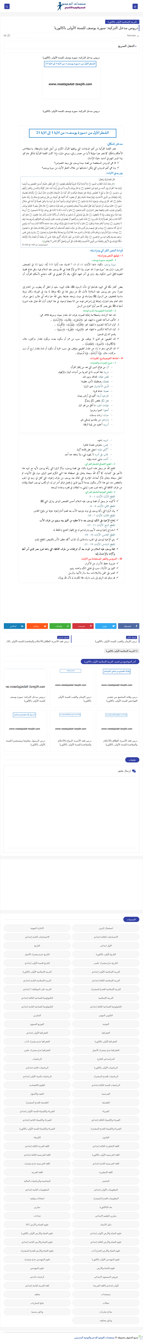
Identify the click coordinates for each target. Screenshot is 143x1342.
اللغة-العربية (37, 1172)
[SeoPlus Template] (140, 1337)
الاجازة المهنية (37, 928)
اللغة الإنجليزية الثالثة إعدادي (106, 1146)
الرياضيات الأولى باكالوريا (106, 1067)
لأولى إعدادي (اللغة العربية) (106, 1285)
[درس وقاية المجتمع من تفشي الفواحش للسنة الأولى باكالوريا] (117, 682)
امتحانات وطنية (37, 1198)
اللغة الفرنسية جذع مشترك (37, 1163)
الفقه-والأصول (37, 1093)
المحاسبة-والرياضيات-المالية (37, 1180)
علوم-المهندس (37, 1268)
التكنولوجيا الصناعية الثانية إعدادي (37, 1006)
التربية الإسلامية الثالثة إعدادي (106, 980)
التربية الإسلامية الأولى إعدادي (106, 971)
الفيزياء (105, 1111)
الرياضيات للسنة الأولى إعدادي (37, 1076)
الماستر (106, 1180)
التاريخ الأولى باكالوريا (106, 954)
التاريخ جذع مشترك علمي (106, 963)
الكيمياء (37, 1137)
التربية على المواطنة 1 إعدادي (37, 989)
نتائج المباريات (37, 1303)
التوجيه (106, 1024)
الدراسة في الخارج (106, 1058)
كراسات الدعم (37, 1276)
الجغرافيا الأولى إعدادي (37, 1032)
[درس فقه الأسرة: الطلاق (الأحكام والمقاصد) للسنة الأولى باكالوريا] (117, 725)
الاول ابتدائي (106, 945)
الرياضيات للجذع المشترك (106, 1076)
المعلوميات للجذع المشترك (106, 1198)
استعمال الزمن (106, 928)
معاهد (37, 1294)
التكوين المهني (106, 1015)
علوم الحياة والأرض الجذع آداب (105, 1250)
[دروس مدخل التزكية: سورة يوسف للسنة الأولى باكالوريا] (25, 682)
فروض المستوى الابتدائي (106, 1276)
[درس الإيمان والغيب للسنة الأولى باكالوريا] (71, 682)
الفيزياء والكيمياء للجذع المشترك (106, 1128)
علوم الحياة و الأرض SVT (37, 1224)
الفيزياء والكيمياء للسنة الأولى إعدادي (37, 1111)
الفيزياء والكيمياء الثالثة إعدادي (105, 1119)
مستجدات (106, 1294)
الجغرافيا (106, 1032)
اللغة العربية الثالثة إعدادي (37, 1146)
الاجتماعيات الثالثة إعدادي (106, 936)
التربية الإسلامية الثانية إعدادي (37, 980)
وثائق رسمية (37, 1311)
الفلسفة (106, 1102)
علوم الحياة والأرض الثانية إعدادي (37, 1241)
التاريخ (37, 945)
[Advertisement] (113, 884)
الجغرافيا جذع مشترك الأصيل (105, 1050)
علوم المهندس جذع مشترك (37, 1259)
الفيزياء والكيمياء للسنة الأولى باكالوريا (37, 1128)
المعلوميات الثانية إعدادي (37, 1189)
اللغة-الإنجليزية (106, 1172)
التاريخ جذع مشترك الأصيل (37, 954)
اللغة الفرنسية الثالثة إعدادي (37, 1154)
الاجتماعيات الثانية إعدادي (37, 936)
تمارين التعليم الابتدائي (105, 1215)
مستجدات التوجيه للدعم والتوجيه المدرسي (94, 1337)
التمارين (37, 1015)
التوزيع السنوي (37, 1024)
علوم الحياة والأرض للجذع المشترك (37, 1250)
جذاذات (37, 1215)
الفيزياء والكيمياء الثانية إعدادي (37, 1119)
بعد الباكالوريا (106, 1207)
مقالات (106, 1303)
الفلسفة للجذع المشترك (37, 1102)
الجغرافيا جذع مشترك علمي (37, 1050)
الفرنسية (106, 1093)
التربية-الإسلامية (105, 997)
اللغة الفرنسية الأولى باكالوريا (106, 1154)
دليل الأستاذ (105, 1224)
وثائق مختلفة (106, 1320)
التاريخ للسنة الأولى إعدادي (37, 963)
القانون (105, 1137)
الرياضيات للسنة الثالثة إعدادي (106, 1085)
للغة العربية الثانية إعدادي (37, 1285)
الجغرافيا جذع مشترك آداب (37, 1041)
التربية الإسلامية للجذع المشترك (106, 989)
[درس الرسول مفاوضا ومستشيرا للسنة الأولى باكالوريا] (25, 725)
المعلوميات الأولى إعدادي (106, 1189)
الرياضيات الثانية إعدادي (37, 1067)
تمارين (37, 1207)
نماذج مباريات (105, 1311)
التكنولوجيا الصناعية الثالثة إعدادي (37, 997)
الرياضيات (37, 1058)
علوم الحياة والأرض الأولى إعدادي (106, 1233)
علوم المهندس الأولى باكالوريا (106, 1259)
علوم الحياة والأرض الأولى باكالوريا (37, 1233)
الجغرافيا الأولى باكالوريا (106, 1041)
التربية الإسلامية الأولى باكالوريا (122, 21)
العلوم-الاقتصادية (37, 1085)
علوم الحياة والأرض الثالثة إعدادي (106, 1241)
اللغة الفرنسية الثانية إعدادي (106, 1163)
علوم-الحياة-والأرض (106, 1268)
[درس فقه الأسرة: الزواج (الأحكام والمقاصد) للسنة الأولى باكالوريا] (71, 725)
